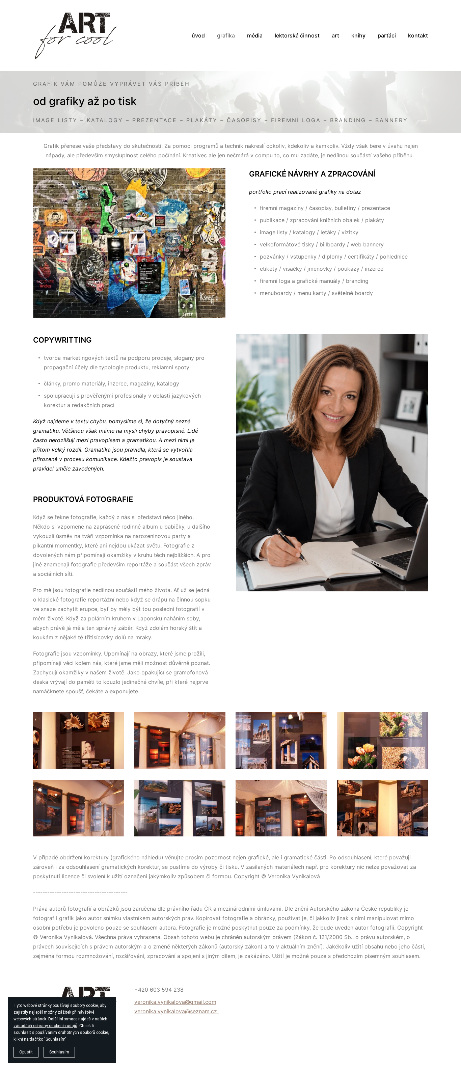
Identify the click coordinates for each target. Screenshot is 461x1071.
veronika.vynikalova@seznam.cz (176, 1011)
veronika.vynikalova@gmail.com (175, 1001)
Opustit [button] (26, 1052)
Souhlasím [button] (59, 1052)
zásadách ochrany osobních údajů (45, 1025)
